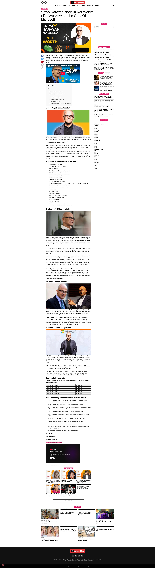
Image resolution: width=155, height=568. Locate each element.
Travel (95, 168)
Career (95, 133)
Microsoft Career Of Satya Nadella (57, 99)
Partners (92, 559)
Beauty (95, 128)
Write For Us (97, 5)
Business (64, 5)
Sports (95, 165)
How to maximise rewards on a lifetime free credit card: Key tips (78, 560)
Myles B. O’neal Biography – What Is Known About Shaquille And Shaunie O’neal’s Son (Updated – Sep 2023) (104, 51)
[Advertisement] (104, 37)
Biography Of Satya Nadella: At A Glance (58, 92)
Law (95, 152)
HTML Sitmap (99, 559)
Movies (95, 156)
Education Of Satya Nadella (56, 97)
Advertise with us (84, 559)
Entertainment (71, 5)
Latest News (49, 278)
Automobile (96, 127)
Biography (96, 130)
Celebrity (96, 136)
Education (96, 137)
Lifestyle (83, 5)
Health (95, 147)
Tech (78, 5)
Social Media (97, 164)
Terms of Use (70, 559)
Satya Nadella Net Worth (55, 101)
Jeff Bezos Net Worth (51, 439)
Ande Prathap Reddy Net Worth (54, 442)
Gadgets (96, 144)
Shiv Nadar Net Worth (51, 436)
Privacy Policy (62, 559)
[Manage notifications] (3, 565)
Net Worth (57, 5)
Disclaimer (76, 559)
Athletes (96, 125)
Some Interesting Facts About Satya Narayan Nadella (61, 103)
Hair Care (96, 146)
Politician (96, 161)
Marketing (96, 155)
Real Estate (90, 5)
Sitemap (55, 559)
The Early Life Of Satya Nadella (57, 95)
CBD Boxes (96, 134)
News (95, 159)
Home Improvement (98, 149)
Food (95, 143)
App (95, 122)
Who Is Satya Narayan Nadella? (57, 90)
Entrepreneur (97, 140)
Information (96, 150)
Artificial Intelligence (98, 124)
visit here (68, 430)
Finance (96, 141)
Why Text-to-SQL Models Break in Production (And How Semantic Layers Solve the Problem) (104, 110)
